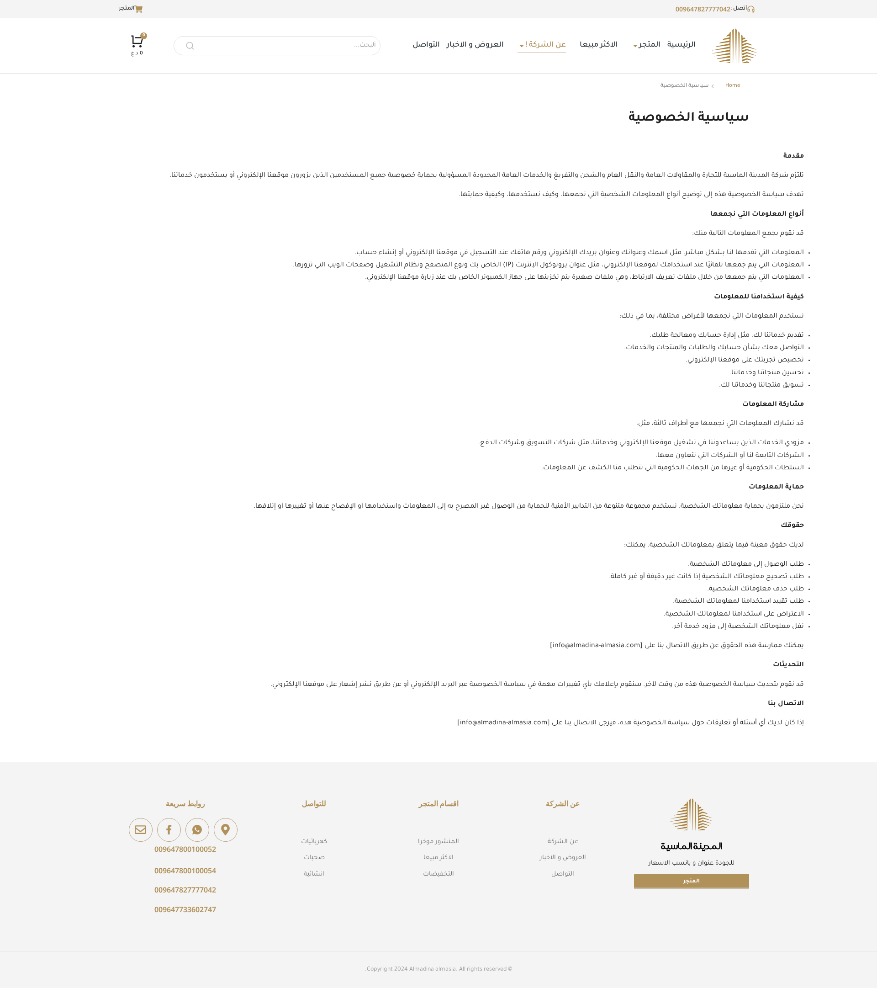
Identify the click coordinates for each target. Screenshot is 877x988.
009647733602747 (185, 909)
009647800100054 (185, 871)
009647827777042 (703, 9)
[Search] (190, 45)
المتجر (691, 882)
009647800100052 (185, 849)
